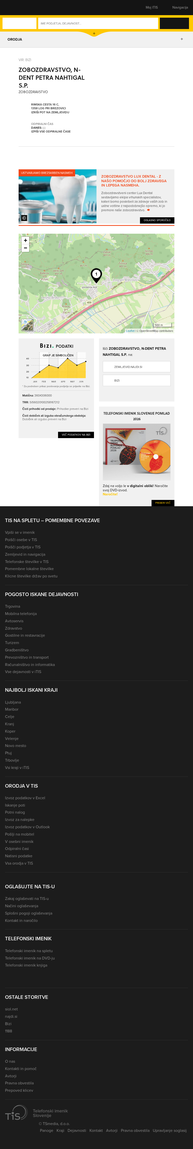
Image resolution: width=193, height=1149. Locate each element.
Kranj (9, 724)
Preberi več (163, 503)
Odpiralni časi (17, 848)
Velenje (12, 738)
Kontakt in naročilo (21, 920)
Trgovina (12, 606)
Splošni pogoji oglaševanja (28, 913)
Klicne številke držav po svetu (31, 576)
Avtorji (11, 1076)
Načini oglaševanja (21, 906)
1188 (8, 1031)
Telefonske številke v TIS (27, 562)
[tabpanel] (96, 196)
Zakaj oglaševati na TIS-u (27, 898)
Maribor (11, 709)
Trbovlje (12, 760)
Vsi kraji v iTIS (17, 767)
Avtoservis (14, 621)
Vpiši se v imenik (20, 532)
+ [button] (25, 240)
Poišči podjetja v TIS (22, 547)
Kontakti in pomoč (21, 1069)
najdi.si (11, 1016)
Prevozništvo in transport (27, 657)
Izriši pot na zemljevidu (50, 113)
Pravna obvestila (19, 1083)
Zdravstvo (13, 628)
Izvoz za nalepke (19, 819)
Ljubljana (13, 702)
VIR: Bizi (25, 59)
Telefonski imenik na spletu (29, 951)
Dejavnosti (77, 1130)
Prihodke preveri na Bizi (72, 409)
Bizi (117, 380)
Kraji (60, 1130)
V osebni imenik (19, 841)
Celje (9, 716)
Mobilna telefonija (21, 614)
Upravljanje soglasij (170, 1130)
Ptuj (8, 753)
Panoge (46, 1130)
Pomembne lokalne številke (29, 569)
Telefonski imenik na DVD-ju (30, 958)
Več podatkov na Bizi (76, 435)
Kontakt (96, 1130)
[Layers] (27, 324)
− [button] (25, 248)
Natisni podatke (18, 856)
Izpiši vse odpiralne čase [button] (51, 132)
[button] (14, 7)
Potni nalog (15, 812)
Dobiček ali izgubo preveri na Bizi (44, 419)
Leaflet (130, 331)
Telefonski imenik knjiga (26, 965)
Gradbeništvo (17, 650)
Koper (10, 731)
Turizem (12, 643)
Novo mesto (15, 746)
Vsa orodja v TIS (19, 863)
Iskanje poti (15, 805)
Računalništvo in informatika (30, 664)
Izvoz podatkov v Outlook (27, 827)
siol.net (11, 1009)
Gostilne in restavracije (25, 635)
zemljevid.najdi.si (128, 367)
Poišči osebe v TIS (21, 540)
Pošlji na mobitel (19, 834)
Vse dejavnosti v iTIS (23, 672)
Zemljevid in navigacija (25, 554)
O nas (10, 1061)
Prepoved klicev (19, 1090)
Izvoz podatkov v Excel (25, 798)
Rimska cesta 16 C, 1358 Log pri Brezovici (48, 107)
